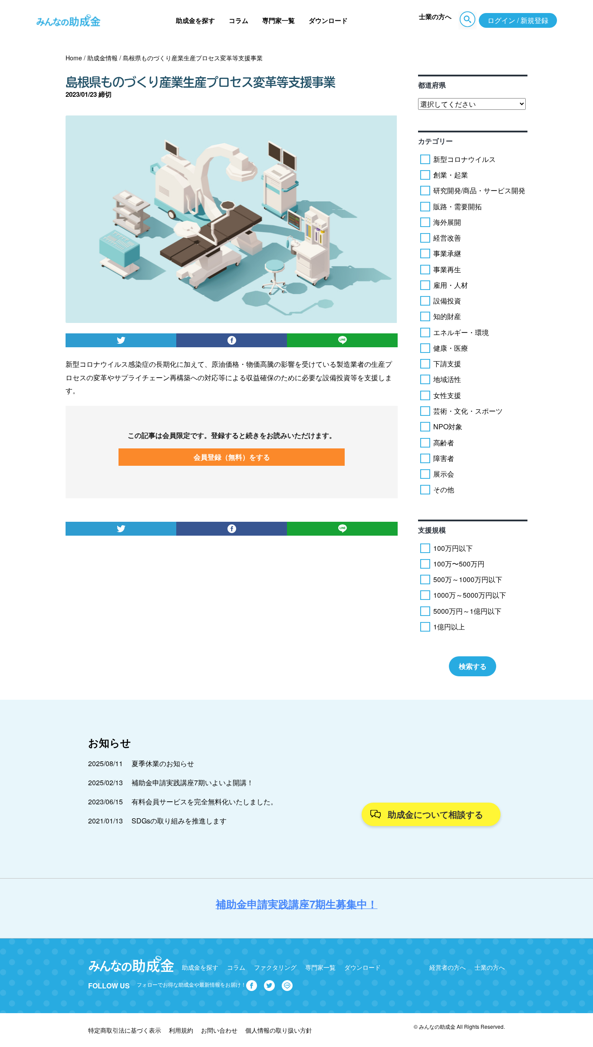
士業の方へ (435, 16)
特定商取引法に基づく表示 (124, 1030)
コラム (238, 20)
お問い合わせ (219, 1030)
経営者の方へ (447, 967)
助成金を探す (195, 20)
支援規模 (432, 530)
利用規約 (181, 1030)
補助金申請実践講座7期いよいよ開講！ (193, 782)
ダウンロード (328, 20)
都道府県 (432, 85)
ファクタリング (275, 967)
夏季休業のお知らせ (163, 763)
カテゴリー (435, 141)
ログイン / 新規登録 (518, 20)
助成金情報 (102, 57)
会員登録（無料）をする (232, 457)
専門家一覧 (278, 20)
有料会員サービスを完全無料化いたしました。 (204, 802)
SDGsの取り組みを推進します (179, 821)
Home (74, 57)
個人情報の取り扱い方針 (278, 1030)
